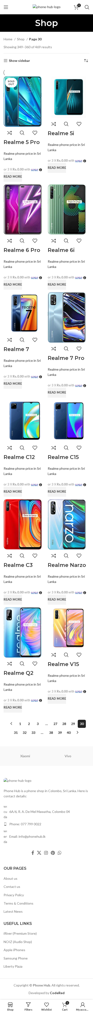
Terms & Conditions (18, 903)
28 (64, 724)
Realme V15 (63, 664)
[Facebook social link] (33, 852)
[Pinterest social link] (52, 852)
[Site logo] (47, 7)
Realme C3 (18, 565)
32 (24, 732)
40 (69, 732)
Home (8, 39)
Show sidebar (19, 61)
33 (33, 732)
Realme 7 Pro (66, 358)
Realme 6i (61, 250)
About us (10, 878)
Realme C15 (63, 457)
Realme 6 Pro (22, 250)
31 (16, 732)
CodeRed (57, 993)
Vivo (68, 756)
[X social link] (39, 852)
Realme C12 (19, 457)
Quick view (22, 133)
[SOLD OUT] (23, 101)
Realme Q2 (18, 673)
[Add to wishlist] (35, 133)
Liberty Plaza (13, 966)
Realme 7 (16, 349)
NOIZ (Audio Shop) (18, 942)
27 (55, 724)
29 (73, 724)
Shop (21, 39)
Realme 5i (61, 133)
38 (51, 732)
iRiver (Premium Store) (20, 933)
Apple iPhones (14, 950)
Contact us (12, 887)
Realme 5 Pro (22, 142)
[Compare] (10, 133)
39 (60, 732)
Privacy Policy (14, 895)
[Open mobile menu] (6, 7)
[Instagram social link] (46, 852)
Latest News (13, 911)
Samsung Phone (16, 958)
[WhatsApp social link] (59, 852)
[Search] (87, 7)
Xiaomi (25, 756)
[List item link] (46, 824)
